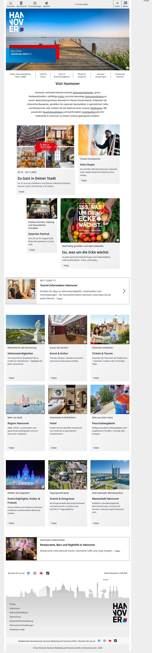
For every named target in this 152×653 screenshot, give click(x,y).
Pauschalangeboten (53, 111)
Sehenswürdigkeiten (83, 92)
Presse (12, 604)
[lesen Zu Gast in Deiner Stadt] (45, 160)
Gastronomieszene (94, 96)
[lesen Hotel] (68, 418)
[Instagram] (34, 573)
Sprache (46, 6)
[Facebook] (28, 573)
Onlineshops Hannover (120, 75)
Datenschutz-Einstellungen (21, 625)
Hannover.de (21, 6)
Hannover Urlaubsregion (100, 75)
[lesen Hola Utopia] (99, 154)
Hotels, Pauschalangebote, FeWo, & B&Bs (20, 75)
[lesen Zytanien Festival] (42, 225)
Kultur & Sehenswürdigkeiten (62, 75)
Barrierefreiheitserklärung (21, 621)
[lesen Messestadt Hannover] (110, 493)
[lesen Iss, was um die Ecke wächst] (90, 233)
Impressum (15, 608)
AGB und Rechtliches (19, 613)
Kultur (61, 96)
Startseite (11, 6)
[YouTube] (41, 573)
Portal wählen (82, 4)
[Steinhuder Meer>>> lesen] (67, 40)
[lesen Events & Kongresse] (68, 493)
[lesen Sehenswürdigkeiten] (25, 348)
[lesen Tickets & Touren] (110, 348)
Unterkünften (89, 111)
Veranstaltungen (35, 6)
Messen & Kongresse (82, 75)
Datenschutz (15, 617)
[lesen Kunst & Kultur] (68, 348)
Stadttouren (96, 108)
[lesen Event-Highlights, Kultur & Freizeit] (25, 493)
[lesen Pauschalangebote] (110, 418)
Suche (117, 6)
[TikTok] (47, 573)
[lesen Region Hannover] (25, 418)
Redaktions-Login (17, 629)
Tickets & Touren (43, 75)
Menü (125, 6)
